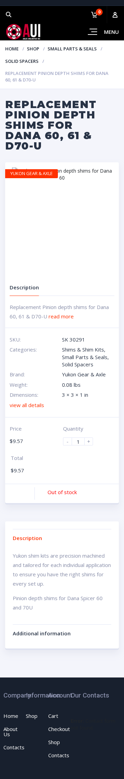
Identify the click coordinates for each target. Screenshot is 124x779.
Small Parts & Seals (72, 49)
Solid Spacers (22, 61)
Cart (53, 715)
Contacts (13, 747)
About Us (10, 731)
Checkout (59, 728)
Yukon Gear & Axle (84, 374)
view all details (27, 405)
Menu (111, 31)
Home (12, 49)
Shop (33, 49)
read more (61, 316)
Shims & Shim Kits (83, 349)
